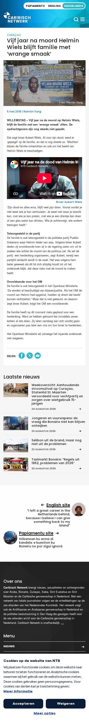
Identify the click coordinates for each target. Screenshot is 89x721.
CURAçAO (14, 35)
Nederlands (73, 6)
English (54, 6)
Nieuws (9, 646)
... (62, 623)
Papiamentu (35, 6)
